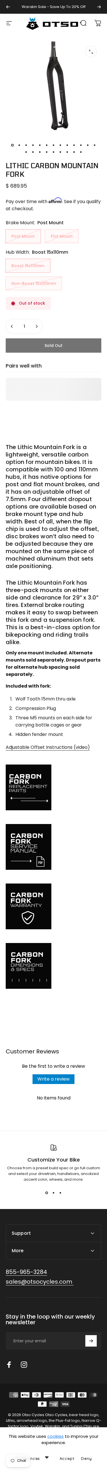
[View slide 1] (46, 1192)
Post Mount (23, 236)
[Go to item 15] (33, 152)
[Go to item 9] (67, 145)
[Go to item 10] (74, 145)
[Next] (99, 7)
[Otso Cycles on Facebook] (9, 1364)
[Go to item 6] (46, 145)
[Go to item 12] (87, 145)
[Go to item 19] (60, 152)
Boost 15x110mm (27, 266)
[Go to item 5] (40, 145)
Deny (86, 1458)
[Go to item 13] (94, 145)
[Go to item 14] (26, 152)
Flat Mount (62, 236)
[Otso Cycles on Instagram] (24, 1364)
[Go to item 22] (81, 152)
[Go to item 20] (67, 152)
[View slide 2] (53, 1192)
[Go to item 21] (74, 152)
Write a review (53, 1079)
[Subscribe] (91, 1341)
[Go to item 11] (81, 145)
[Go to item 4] (33, 145)
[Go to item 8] (60, 145)
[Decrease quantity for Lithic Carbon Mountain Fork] (12, 326)
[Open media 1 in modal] (91, 51)
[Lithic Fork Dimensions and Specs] (53, 966)
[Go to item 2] (19, 145)
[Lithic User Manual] (53, 847)
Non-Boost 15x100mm (33, 283)
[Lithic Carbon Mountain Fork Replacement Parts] (53, 787)
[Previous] (8, 7)
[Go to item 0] (12, 145)
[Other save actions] (47, 1457)
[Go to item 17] (46, 152)
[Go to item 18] (53, 152)
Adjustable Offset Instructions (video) (48, 747)
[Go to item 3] (26, 145)
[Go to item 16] (40, 152)
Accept (67, 1458)
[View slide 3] (60, 1192)
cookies (55, 1436)
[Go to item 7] (53, 145)
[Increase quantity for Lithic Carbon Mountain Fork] (37, 326)
